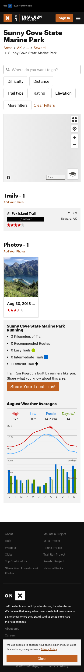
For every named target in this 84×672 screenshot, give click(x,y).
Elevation (63, 93)
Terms (52, 666)
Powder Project (53, 561)
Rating (39, 93)
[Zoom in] (74, 137)
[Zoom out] (74, 144)
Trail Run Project (54, 554)
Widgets (10, 548)
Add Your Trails (14, 202)
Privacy (64, 666)
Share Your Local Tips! (32, 386)
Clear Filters (44, 105)
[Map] (42, 148)
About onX (12, 628)
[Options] (72, 174)
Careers (10, 635)
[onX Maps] (15, 599)
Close (42, 658)
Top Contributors (16, 561)
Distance (41, 81)
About (9, 534)
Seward (40, 48)
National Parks (53, 568)
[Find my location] (74, 128)
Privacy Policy (49, 649)
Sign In (64, 18)
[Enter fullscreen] (74, 119)
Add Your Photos (14, 251)
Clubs (8, 554)
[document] (42, 652)
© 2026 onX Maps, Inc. (30, 666)
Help (8, 541)
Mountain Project (54, 534)
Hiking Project (52, 548)
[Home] (25, 18)
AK (19, 48)
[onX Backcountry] (18, 6)
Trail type (15, 93)
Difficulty (15, 81)
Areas (8, 48)
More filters (17, 105)
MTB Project (51, 541)
